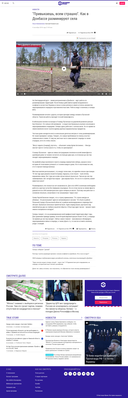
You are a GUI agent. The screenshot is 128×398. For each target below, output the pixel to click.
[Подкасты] (92, 374)
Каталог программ (12, 376)
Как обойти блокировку (13, 380)
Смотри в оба (93, 317)
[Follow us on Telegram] (83, 374)
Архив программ (11, 391)
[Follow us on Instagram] (79, 374)
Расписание (39, 391)
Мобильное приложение (14, 384)
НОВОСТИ (51, 317)
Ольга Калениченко (38, 24)
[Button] (71, 33)
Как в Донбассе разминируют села (31, 44)
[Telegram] (116, 3)
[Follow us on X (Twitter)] (70, 374)
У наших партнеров (41, 376)
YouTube (37, 387)
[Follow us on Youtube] (74, 374)
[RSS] (88, 374)
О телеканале (10, 373)
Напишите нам (10, 387)
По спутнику (39, 380)
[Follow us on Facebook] (66, 374)
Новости (35, 9)
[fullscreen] (110, 94)
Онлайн (37, 384)
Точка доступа (39, 373)
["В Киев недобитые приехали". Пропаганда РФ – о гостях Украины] (103, 342)
